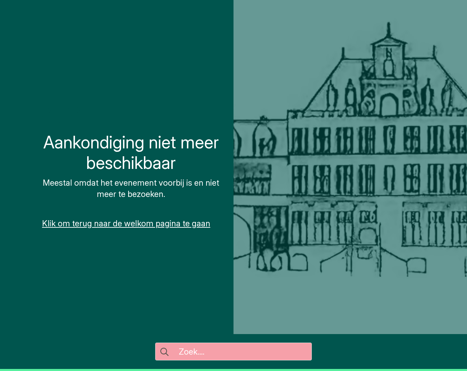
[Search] (164, 352)
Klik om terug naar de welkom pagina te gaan (126, 223)
